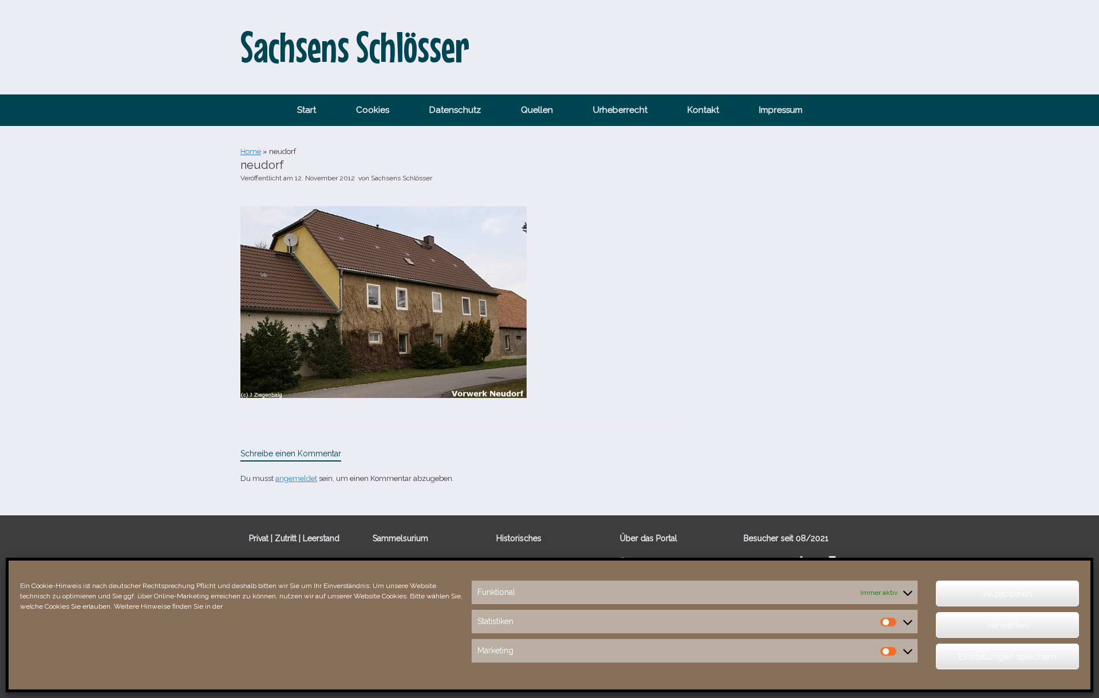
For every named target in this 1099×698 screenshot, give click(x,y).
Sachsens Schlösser (401, 178)
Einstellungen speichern (1007, 657)
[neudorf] (383, 395)
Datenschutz (455, 110)
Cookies (372, 110)
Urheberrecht (620, 110)
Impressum (780, 110)
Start (306, 110)
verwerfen (1007, 625)
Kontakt (703, 110)
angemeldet (296, 478)
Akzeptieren (1007, 594)
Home (250, 151)
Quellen (537, 110)
